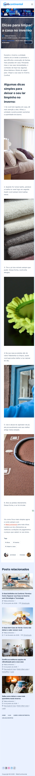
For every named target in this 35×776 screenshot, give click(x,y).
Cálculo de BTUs (7, 718)
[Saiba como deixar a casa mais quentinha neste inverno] (17, 684)
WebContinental (11, 524)
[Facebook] (3, 768)
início (4, 40)
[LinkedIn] (11, 768)
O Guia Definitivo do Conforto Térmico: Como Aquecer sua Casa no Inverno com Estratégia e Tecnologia (17, 596)
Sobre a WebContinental (22, 715)
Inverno (16, 542)
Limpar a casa (10, 546)
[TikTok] (14, 768)
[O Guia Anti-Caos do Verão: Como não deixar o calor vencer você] (17, 616)
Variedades (25, 38)
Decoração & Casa (10, 669)
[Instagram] (9, 768)
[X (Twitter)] (6, 768)
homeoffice (5, 672)
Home (4, 715)
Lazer (12, 672)
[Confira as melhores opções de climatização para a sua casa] (17, 647)
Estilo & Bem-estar (23, 669)
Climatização (25, 603)
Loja (9, 715)
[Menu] (32, 4)
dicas (7, 542)
